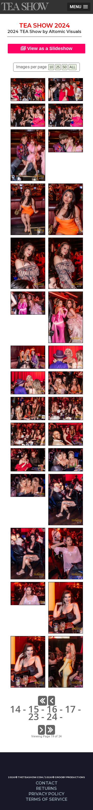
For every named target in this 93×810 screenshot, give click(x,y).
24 (52, 716)
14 (15, 709)
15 (33, 709)
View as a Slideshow (49, 48)
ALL (72, 67)
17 (70, 709)
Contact (47, 783)
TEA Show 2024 (44, 25)
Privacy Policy (46, 793)
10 (51, 67)
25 (58, 67)
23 (33, 716)
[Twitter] (49, 771)
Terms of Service (46, 799)
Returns (46, 788)
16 (52, 709)
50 (64, 67)
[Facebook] (44, 771)
